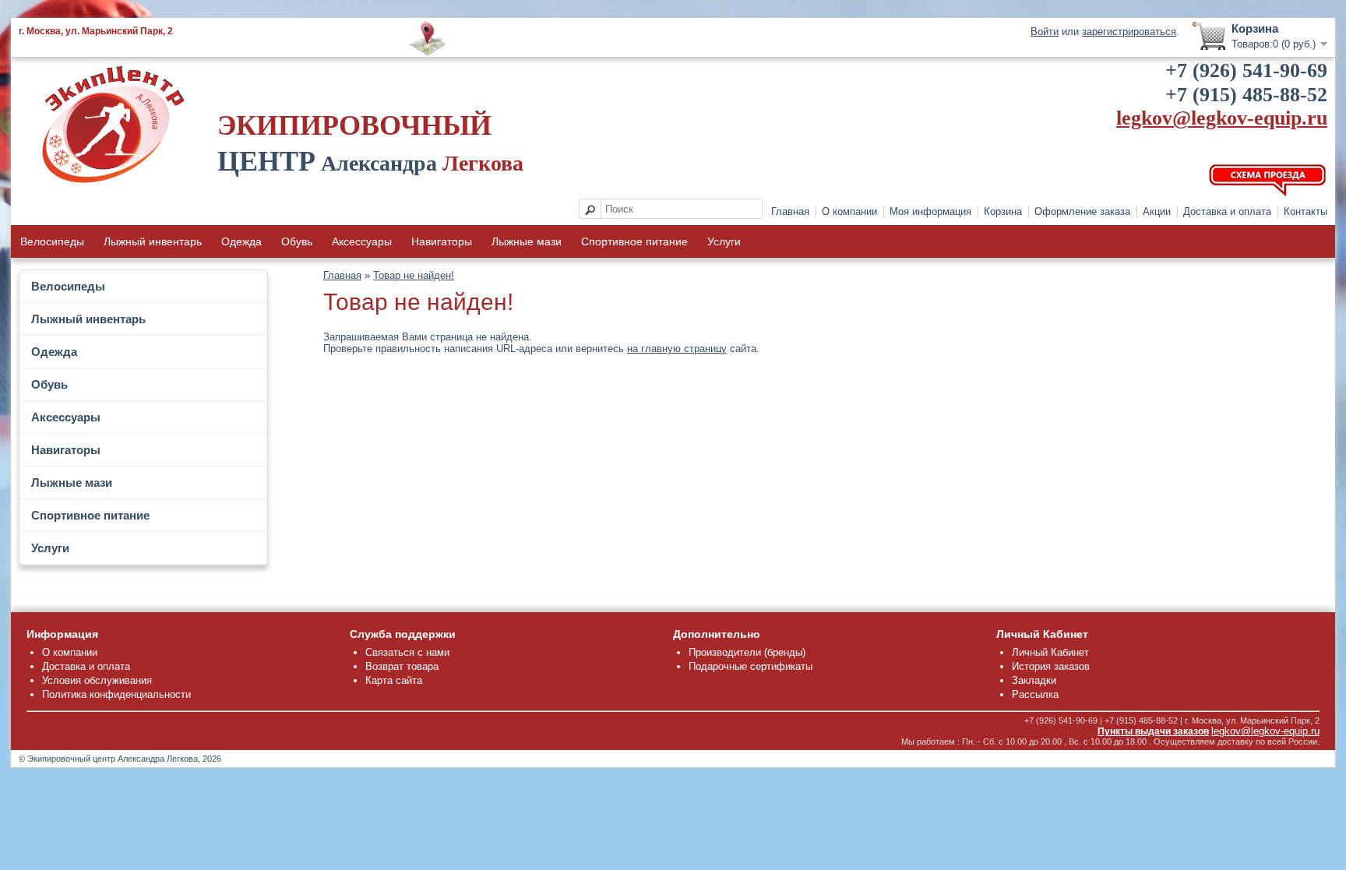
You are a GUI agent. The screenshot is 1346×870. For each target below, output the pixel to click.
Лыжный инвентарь (153, 241)
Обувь (296, 241)
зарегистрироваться (1129, 31)
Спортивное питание (634, 241)
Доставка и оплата (1227, 211)
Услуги (724, 241)
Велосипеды (52, 241)
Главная (790, 211)
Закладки (1034, 680)
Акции (1157, 211)
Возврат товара (402, 666)
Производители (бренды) (747, 652)
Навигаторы (441, 241)
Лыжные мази (527, 241)
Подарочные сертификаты (750, 666)
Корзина (1003, 211)
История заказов (1051, 666)
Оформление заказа (1082, 211)
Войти (1045, 31)
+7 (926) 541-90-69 (1246, 70)
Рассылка (1035, 694)
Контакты (1305, 211)
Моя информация (930, 211)
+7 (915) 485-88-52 (1246, 94)
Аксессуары (362, 241)
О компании (849, 211)
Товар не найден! (413, 275)
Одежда (241, 241)
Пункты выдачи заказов (1153, 731)
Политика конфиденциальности (116, 694)
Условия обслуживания (97, 680)
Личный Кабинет (1050, 652)
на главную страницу (677, 348)
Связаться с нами (407, 652)
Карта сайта (393, 680)
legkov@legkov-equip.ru (1221, 118)
